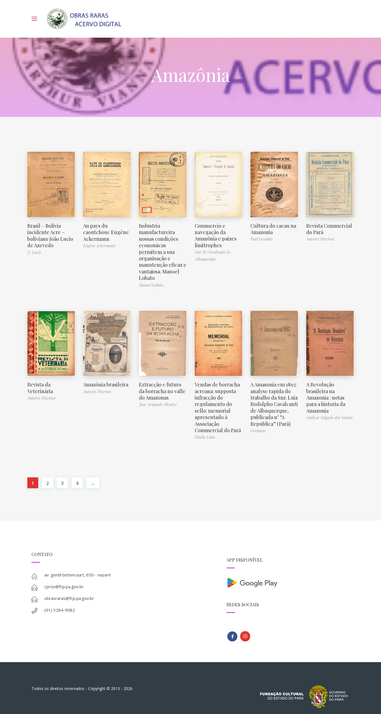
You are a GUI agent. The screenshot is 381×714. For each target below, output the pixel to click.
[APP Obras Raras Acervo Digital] (287, 582)
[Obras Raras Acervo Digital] (84, 18)
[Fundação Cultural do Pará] (245, 636)
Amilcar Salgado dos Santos (329, 417)
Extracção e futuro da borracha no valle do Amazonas (162, 391)
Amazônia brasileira (105, 384)
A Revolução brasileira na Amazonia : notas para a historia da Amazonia (325, 397)
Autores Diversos (320, 239)
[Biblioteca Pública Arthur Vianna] (232, 636)
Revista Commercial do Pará (329, 228)
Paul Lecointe (261, 239)
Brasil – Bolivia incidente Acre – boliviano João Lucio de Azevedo (50, 235)
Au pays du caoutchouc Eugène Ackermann (106, 232)
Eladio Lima (205, 437)
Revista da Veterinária (40, 387)
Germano (258, 430)
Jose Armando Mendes (158, 404)
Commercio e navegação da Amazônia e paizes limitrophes (216, 235)
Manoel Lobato (151, 285)
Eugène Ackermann (99, 245)
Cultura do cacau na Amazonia (273, 228)
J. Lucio (34, 252)
